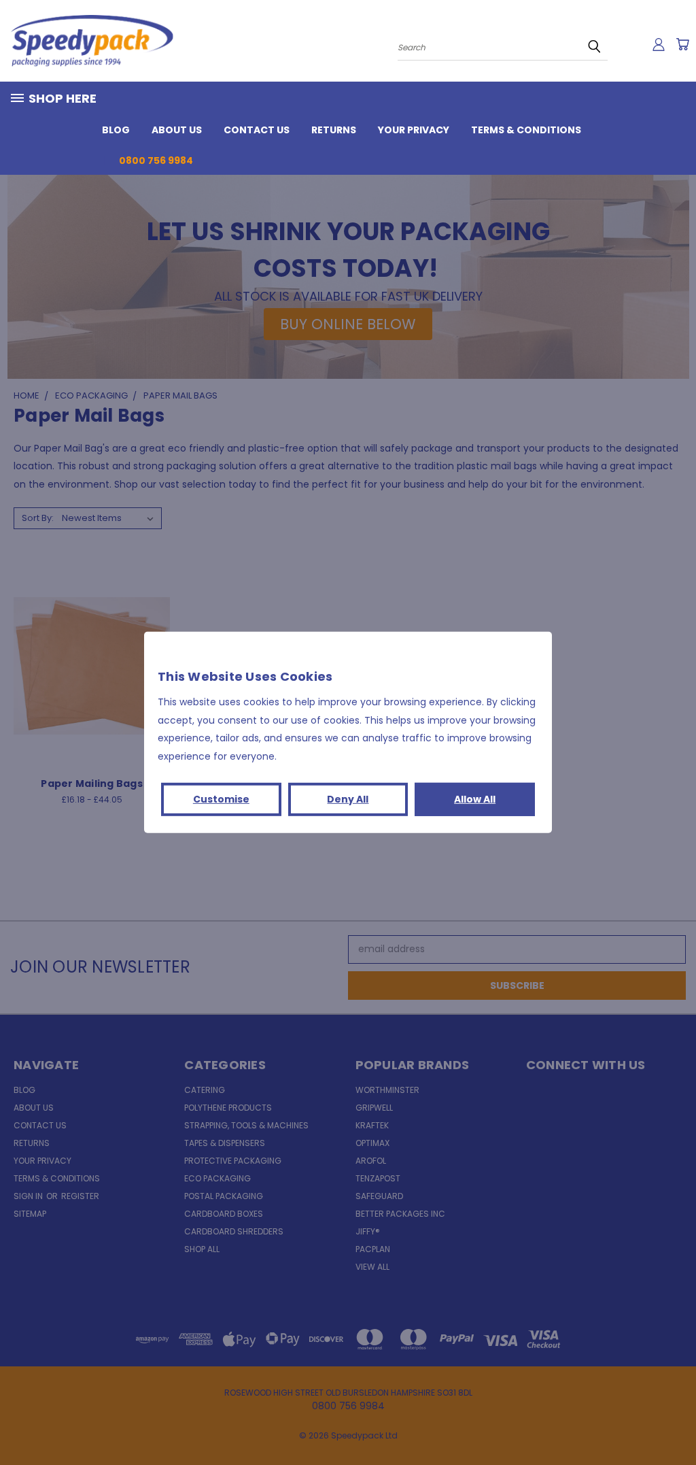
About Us (177, 130)
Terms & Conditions (526, 130)
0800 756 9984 (156, 160)
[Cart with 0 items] (682, 44)
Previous (675, 1422)
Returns (333, 130)
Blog (116, 130)
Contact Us (257, 130)
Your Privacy (413, 130)
